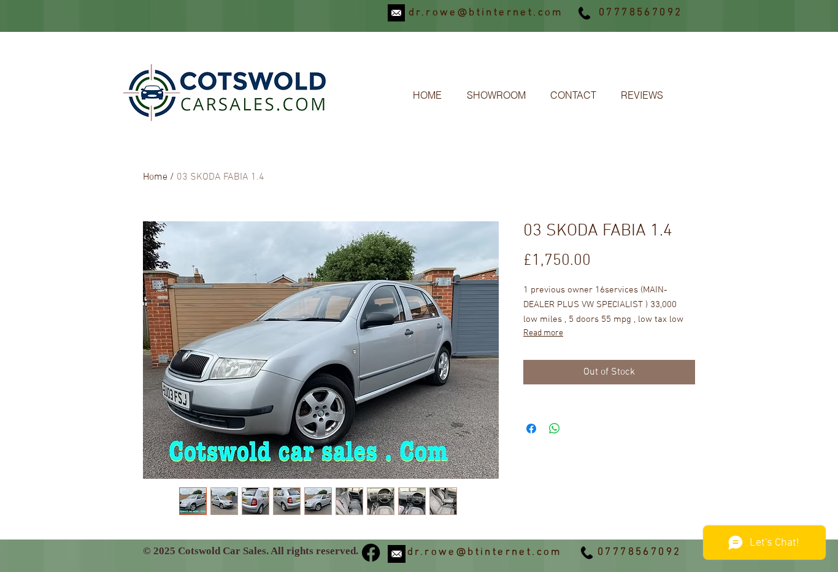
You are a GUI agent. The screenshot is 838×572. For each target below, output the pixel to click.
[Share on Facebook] (531, 428)
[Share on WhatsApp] (554, 428)
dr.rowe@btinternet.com (486, 13)
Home (155, 177)
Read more (543, 333)
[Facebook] (371, 553)
